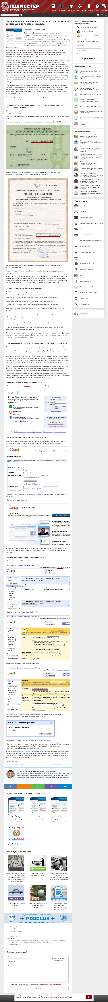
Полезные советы (64, 765)
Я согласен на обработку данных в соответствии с (36, 984)
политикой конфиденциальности (52, 984)
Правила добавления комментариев (58, 959)
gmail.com (27, 386)
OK (89, 997)
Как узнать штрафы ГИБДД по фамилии (33, 52)
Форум (104, 10)
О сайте (98, 10)
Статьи (53, 10)
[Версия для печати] (68, 21)
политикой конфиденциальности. (61, 997)
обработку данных (93, 54)
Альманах (71, 10)
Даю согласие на (88, 54)
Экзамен (79, 10)
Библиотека (62, 10)
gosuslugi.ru (44, 35)
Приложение (88, 10)
